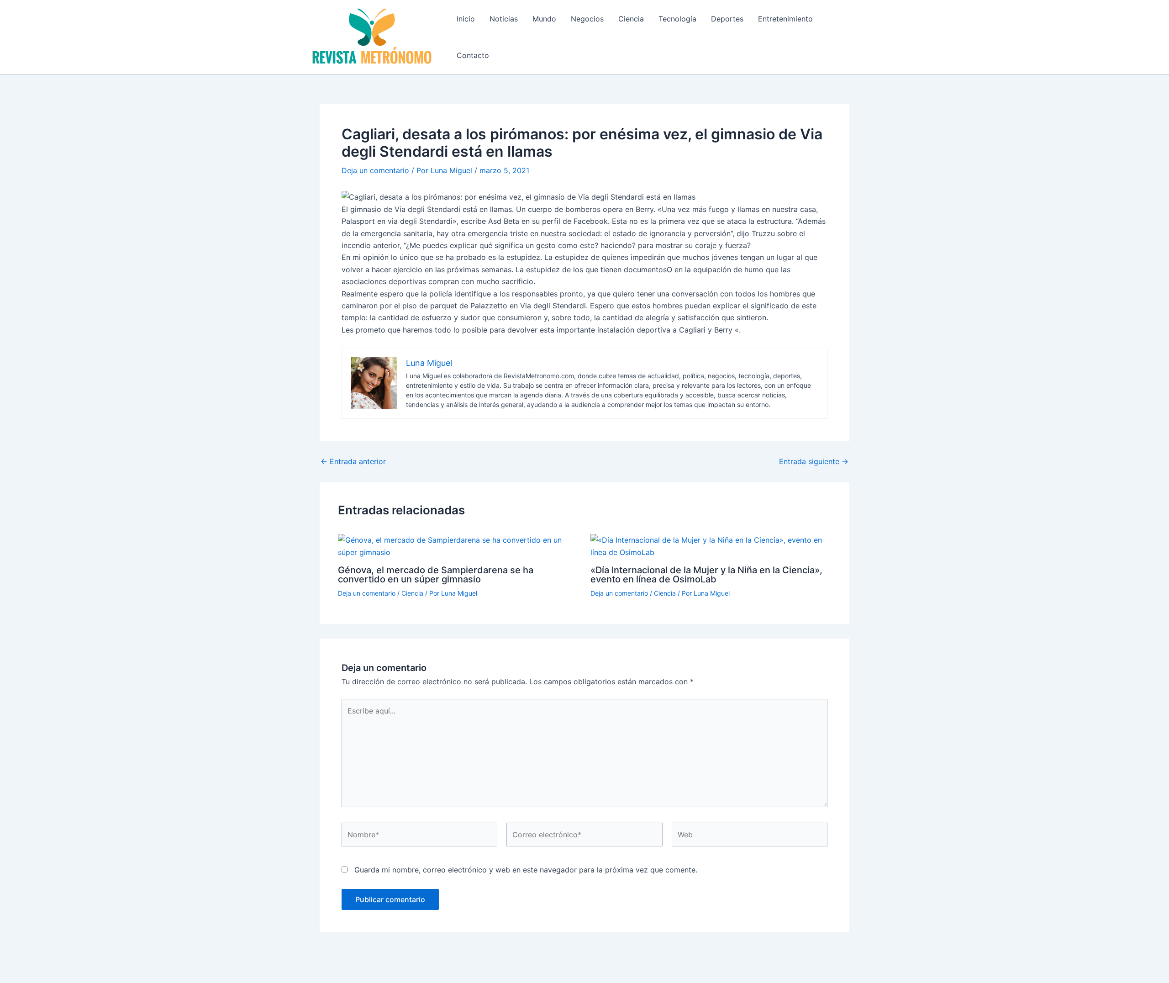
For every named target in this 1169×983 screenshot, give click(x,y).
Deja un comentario (375, 170)
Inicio (466, 18)
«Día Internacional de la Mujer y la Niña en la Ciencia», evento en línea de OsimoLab (706, 575)
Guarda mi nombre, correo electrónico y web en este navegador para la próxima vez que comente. (525, 869)
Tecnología (677, 18)
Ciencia (631, 18)
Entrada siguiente (813, 461)
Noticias (504, 18)
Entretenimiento (785, 18)
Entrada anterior (353, 461)
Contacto (473, 55)
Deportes (727, 18)
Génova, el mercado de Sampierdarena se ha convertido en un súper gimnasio (435, 575)
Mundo (544, 18)
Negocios (587, 18)
